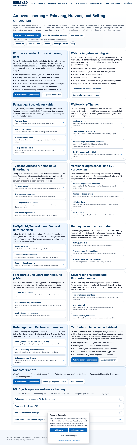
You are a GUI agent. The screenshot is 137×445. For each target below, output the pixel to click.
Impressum (76, 440)
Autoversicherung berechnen (27, 35)
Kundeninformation (39, 437)
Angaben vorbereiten (52, 95)
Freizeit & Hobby (114, 3)
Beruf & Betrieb (96, 3)
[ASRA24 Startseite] (20, 3)
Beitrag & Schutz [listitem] (61, 44)
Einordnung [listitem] (19, 44)
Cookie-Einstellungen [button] (68, 435)
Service (128, 3)
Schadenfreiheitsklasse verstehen (87, 89)
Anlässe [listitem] (47, 44)
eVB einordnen (77, 35)
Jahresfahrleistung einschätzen (86, 95)
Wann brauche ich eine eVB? (68, 406)
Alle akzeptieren (78, 430)
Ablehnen (59, 430)
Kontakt (9, 437)
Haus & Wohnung (79, 3)
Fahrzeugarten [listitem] (34, 44)
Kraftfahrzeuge (38, 3)
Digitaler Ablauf (26, 437)
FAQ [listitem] (73, 44)
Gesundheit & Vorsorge (58, 3)
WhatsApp (17, 437)
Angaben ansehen (108, 360)
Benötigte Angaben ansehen (55, 35)
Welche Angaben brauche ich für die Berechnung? (68, 399)
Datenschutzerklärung (64, 440)
